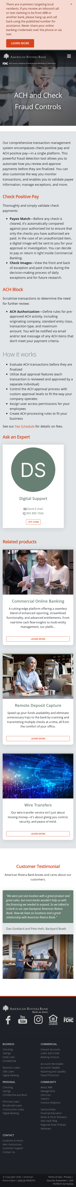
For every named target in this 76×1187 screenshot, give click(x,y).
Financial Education (51, 1113)
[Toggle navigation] (69, 56)
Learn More (38, 638)
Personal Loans (11, 1101)
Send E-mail (35, 509)
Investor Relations (50, 1102)
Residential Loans (12, 1105)
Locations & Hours (13, 1140)
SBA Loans (8, 1071)
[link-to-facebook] (7, 1020)
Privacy (68, 1176)
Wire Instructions (12, 1144)
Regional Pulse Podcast (53, 1124)
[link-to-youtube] (22, 1019)
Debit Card (8, 1057)
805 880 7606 (35, 513)
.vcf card (33, 521)
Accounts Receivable (52, 1063)
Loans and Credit (50, 1053)
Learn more (20, 43)
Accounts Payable (50, 1067)
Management (48, 1091)
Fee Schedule (24, 426)
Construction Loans (13, 1109)
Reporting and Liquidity (53, 1071)
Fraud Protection (50, 1075)
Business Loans (11, 1067)
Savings (7, 1053)
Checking (8, 1049)
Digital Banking (11, 1075)
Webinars (46, 1128)
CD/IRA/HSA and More (15, 1095)
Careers (45, 1098)
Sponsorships (48, 1109)
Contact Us (9, 1152)
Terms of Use (55, 1176)
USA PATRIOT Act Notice (63, 1182)
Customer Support (13, 1148)
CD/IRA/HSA (9, 1061)
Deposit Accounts (50, 1049)
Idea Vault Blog (49, 1120)
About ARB (46, 1087)
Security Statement (57, 1180)
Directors (46, 1095)
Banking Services (50, 1057)
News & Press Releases (54, 1117)
